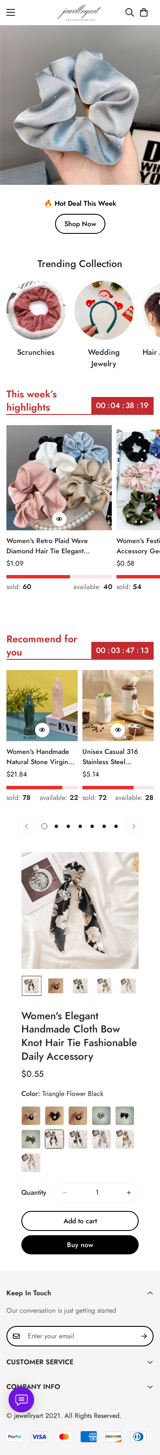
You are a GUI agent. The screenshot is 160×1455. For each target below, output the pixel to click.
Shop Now (80, 224)
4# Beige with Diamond (101, 1115)
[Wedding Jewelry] (104, 310)
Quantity (34, 1192)
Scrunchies (36, 352)
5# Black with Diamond (124, 1115)
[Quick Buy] (59, 519)
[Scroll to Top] (144, 1409)
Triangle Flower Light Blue (101, 1139)
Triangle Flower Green (77, 1139)
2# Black (54, 1115)
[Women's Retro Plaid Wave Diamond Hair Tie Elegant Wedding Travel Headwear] (59, 477)
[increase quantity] (128, 1192)
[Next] (134, 826)
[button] (144, 12)
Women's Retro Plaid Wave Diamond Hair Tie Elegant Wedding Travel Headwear (47, 546)
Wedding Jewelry (104, 358)
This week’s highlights (31, 400)
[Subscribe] (144, 1336)
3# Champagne (77, 1115)
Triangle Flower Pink (31, 1162)
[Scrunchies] (36, 310)
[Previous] (26, 826)
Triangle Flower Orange (124, 1139)
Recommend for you (41, 645)
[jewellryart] (80, 12)
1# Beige (31, 1115)
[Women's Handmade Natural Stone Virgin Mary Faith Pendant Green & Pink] (42, 705)
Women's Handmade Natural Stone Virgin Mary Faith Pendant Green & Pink (37, 757)
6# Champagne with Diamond (31, 1139)
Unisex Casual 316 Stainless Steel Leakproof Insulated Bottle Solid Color (112, 757)
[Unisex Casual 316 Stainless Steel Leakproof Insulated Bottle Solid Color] (118, 705)
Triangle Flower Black (54, 1139)
